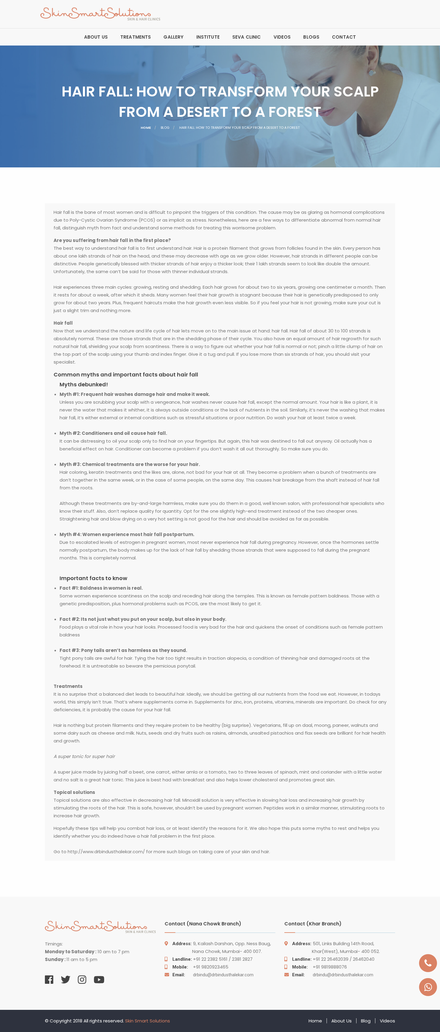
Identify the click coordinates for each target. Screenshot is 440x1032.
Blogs (311, 37)
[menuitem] (96, 37)
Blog (366, 1020)
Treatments (135, 37)
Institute (208, 37)
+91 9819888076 (319, 967)
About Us (96, 37)
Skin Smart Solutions (147, 1021)
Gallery (173, 37)
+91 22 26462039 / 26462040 (333, 959)
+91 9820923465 (200, 967)
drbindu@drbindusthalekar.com (213, 974)
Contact (344, 37)
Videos (282, 37)
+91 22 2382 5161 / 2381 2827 (212, 959)
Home (146, 127)
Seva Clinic (246, 37)
